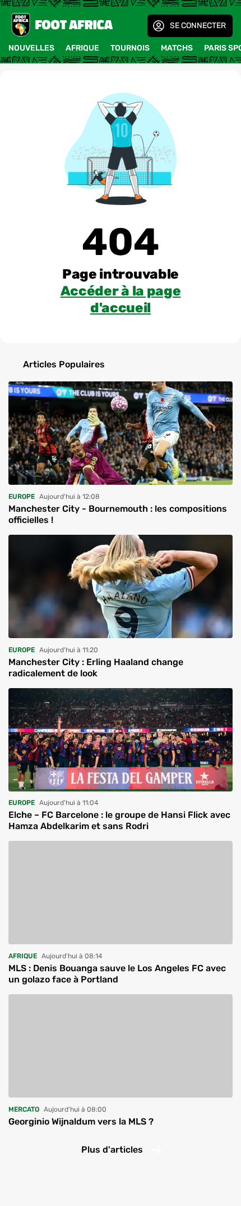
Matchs (177, 48)
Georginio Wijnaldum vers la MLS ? (81, 1121)
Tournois (130, 48)
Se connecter (198, 25)
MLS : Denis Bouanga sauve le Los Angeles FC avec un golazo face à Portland (117, 974)
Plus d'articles (112, 1149)
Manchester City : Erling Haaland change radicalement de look (95, 668)
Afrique (82, 48)
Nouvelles (31, 48)
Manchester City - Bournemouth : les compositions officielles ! (117, 514)
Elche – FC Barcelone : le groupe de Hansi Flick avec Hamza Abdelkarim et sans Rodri (119, 820)
